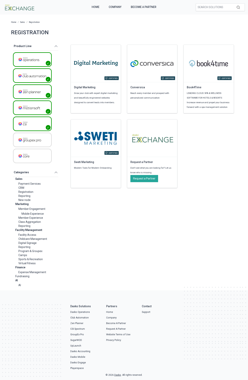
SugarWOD (76, 340)
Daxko (117, 375)
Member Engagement (31, 208)
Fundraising (22, 276)
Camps (22, 255)
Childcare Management (32, 238)
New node (24, 200)
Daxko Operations (80, 312)
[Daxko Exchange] (19, 7)
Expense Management (32, 272)
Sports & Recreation (30, 259)
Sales (18, 178)
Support (146, 312)
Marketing (22, 204)
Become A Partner (143, 7)
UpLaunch (75, 345)
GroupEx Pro (77, 334)
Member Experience (30, 217)
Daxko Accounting (80, 351)
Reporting (24, 195)
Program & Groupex (30, 251)
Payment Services (29, 183)
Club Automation (79, 317)
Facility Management (28, 230)
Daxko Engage (78, 362)
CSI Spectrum (77, 329)
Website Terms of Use (118, 334)
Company (115, 7)
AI (16, 280)
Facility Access (27, 234)
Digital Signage (27, 242)
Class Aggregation (29, 221)
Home (95, 7)
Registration (25, 191)
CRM (21, 187)
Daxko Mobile (77, 357)
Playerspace (77, 368)
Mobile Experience (33, 213)
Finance (20, 267)
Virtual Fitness (27, 263)
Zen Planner (76, 323)
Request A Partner (116, 329)
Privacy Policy (113, 340)
